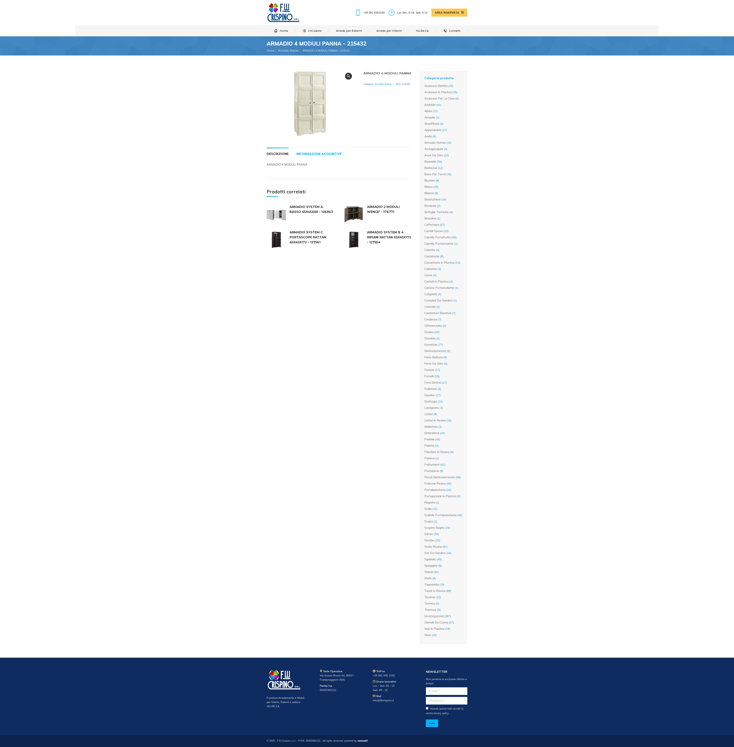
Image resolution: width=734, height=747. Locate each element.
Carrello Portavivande (438, 243)
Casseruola (431, 256)
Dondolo (430, 338)
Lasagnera (431, 408)
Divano (429, 332)
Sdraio (428, 534)
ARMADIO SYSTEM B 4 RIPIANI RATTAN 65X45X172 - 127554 (389, 237)
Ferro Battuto (433, 357)
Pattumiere (431, 464)
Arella (428, 136)
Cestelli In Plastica (436, 281)
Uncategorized (434, 616)
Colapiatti (430, 294)
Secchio (429, 540)
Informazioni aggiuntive (319, 154)
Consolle (430, 307)
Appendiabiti (432, 130)
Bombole (430, 206)
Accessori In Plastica (438, 92)
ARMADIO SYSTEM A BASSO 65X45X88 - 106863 (311, 209)
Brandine (430, 218)
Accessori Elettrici (436, 86)
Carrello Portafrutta (437, 237)
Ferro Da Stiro (433, 363)
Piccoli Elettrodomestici (439, 477)
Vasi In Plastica (434, 629)
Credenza (430, 319)
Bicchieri (429, 180)
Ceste (428, 275)
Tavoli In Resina (434, 591)
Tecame (429, 597)
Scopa (428, 521)
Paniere (429, 458)
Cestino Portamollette (439, 288)
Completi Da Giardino (438, 300)
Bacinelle (430, 161)
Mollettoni (431, 426)
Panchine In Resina (436, 452)
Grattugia (430, 401)
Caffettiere (431, 224)
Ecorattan (430, 344)
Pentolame (431, 471)
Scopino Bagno (434, 527)
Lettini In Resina (435, 420)
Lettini (428, 414)
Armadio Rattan (383, 84)
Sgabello (430, 559)
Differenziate (433, 325)
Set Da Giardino (435, 553)
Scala (428, 509)
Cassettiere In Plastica (439, 262)
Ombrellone (431, 433)
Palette (429, 445)
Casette (429, 250)
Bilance (429, 193)
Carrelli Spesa (433, 231)
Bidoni (428, 187)
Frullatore (430, 389)
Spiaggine (431, 565)
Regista (429, 502)
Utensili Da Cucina (436, 622)
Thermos (430, 610)
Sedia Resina (433, 546)
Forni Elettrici (432, 382)
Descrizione (278, 154)
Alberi (428, 111)
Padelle (429, 439)
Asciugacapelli (433, 149)
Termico (429, 603)
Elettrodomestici (435, 351)
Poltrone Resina (435, 483)
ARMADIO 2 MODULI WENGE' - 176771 (383, 209)
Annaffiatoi (431, 123)
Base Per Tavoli (435, 174)
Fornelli (429, 376)
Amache (429, 117)
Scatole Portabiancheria (440, 515)
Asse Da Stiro (433, 155)
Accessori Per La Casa (439, 98)
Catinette (430, 269)
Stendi (428, 572)
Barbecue (430, 168)
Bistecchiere (432, 199)
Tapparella (431, 584)
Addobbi (430, 105)
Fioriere (429, 370)
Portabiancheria (435, 490)
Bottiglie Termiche (436, 212)
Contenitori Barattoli (437, 313)
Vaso (427, 635)
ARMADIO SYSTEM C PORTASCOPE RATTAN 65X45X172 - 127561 (308, 237)
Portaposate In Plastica (440, 496)
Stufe (428, 578)
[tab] (278, 152)
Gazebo (429, 395)
